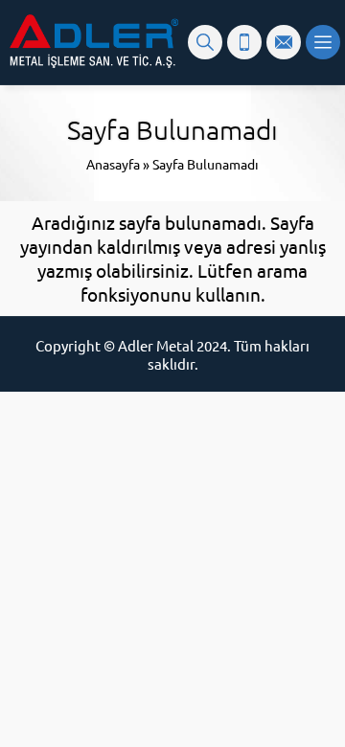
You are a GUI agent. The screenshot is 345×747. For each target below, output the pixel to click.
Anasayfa (113, 163)
